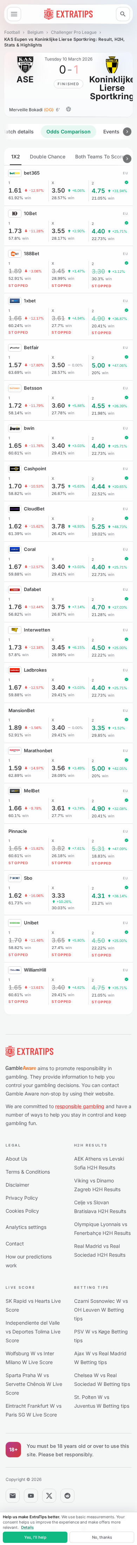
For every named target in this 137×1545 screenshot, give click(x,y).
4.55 (98, 406)
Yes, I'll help (35, 1537)
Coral (29, 549)
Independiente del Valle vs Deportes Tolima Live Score (33, 1331)
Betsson (33, 388)
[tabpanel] (68, 581)
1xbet (30, 300)
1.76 (15, 607)
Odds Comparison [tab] (68, 131)
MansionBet (21, 710)
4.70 (98, 607)
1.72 (15, 406)
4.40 (98, 231)
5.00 (98, 366)
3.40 (58, 446)
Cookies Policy (22, 1211)
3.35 (98, 728)
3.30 (98, 272)
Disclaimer (17, 1185)
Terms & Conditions (28, 1172)
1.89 (15, 271)
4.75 (98, 191)
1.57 (15, 365)
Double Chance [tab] (47, 156)
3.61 (58, 318)
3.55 (58, 231)
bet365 (32, 173)
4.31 (98, 896)
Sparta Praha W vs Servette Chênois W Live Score (34, 1384)
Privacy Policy (22, 1198)
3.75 (58, 486)
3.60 (58, 406)
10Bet (30, 213)
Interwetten (37, 630)
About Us (16, 1159)
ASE (25, 79)
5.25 (98, 527)
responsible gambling (79, 1106)
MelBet (32, 790)
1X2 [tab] (15, 156)
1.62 (15, 526)
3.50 (58, 191)
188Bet (31, 253)
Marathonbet (38, 750)
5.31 (98, 849)
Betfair (31, 347)
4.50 (98, 648)
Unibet (31, 922)
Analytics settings (26, 1227)
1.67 (15, 567)
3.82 (58, 849)
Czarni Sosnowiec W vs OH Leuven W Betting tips (101, 1309)
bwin (29, 428)
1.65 (15, 446)
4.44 (98, 487)
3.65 (58, 940)
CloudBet (34, 508)
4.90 (98, 319)
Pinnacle (17, 831)
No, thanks (102, 1537)
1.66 (15, 318)
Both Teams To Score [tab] (99, 156)
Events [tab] (111, 131)
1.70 (15, 486)
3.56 (58, 768)
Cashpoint (35, 468)
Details (27, 1527)
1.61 (15, 191)
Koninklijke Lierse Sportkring (112, 88)
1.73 (15, 231)
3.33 (58, 896)
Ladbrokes (35, 670)
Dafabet (32, 589)
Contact (15, 1243)
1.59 (15, 768)
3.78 (58, 526)
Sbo (28, 878)
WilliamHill (35, 970)
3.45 (58, 271)
